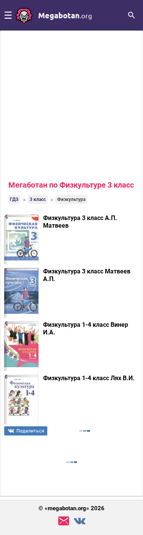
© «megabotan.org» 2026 (71, 508)
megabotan (65, 15)
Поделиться (30, 431)
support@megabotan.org (63, 521)
